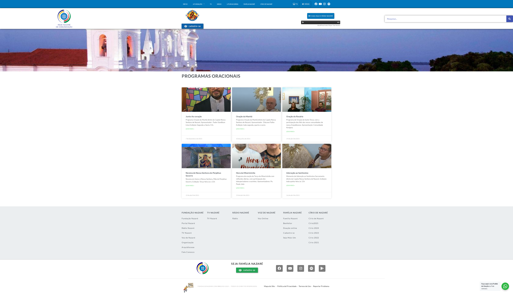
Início (185, 4)
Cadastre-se (289, 233)
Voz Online (263, 218)
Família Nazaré (249, 4)
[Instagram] (324, 4)
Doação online (290, 228)
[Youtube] (320, 4)
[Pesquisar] (509, 18)
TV (211, 4)
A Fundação (197, 4)
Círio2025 (313, 223)
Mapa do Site (269, 286)
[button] (320, 16)
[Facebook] (316, 4)
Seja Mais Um (289, 238)
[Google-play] (322, 268)
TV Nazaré (187, 233)
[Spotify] (329, 4)
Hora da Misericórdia (245, 173)
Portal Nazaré (188, 223)
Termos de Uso (305, 286)
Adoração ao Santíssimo (297, 173)
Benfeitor (287, 223)
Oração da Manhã (244, 116)
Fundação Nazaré (190, 218)
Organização (188, 242)
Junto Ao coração (194, 116)
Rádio (219, 4)
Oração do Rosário (294, 116)
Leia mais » (190, 129)
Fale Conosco (188, 252)
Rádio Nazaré (188, 228)
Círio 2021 (314, 242)
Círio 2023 (314, 233)
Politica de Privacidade (286, 286)
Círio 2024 (314, 228)
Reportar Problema (321, 286)
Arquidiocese (188, 247)
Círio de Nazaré (266, 4)
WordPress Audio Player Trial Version (328, 25)
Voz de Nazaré (188, 238)
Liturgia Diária (232, 4)
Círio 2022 (314, 238)
